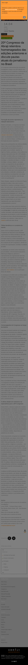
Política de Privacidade (11, 9)
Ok (24, 17)
